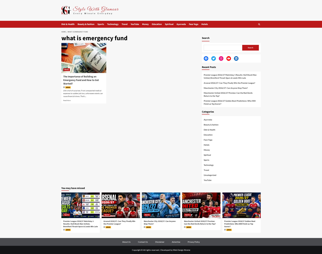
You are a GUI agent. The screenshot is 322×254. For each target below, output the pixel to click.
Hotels (204, 24)
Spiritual (169, 24)
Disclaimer (159, 242)
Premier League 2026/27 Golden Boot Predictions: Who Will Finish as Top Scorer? (230, 102)
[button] (259, 24)
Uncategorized (210, 175)
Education (157, 24)
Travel (125, 24)
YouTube (135, 24)
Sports (100, 24)
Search (205, 38)
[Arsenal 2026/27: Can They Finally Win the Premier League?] (121, 205)
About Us (126, 242)
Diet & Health (67, 24)
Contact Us (143, 242)
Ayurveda (181, 24)
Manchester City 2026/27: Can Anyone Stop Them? (226, 88)
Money (145, 24)
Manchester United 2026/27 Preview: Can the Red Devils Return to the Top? (228, 94)
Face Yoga (193, 24)
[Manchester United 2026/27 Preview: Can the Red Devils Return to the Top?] (201, 205)
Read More (67, 100)
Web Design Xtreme (181, 250)
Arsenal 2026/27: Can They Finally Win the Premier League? (229, 83)
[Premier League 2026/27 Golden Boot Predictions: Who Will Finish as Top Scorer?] (241, 205)
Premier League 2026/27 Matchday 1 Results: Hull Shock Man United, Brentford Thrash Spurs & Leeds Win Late (230, 76)
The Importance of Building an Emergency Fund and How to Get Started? (81, 80)
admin (68, 87)
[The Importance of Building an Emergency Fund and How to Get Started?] (83, 58)
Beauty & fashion (86, 24)
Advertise (176, 242)
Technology (112, 24)
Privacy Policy (194, 242)
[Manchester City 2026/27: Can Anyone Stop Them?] (161, 205)
